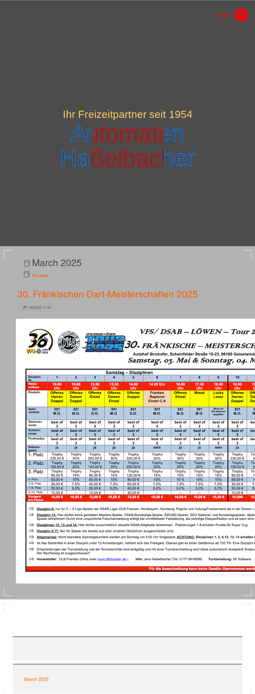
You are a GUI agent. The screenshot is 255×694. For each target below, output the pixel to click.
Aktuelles (40, 275)
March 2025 (36, 679)
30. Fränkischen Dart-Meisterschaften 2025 (107, 293)
